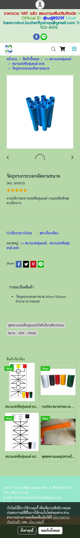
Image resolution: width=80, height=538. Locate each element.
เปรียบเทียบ (50, 233)
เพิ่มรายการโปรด (21, 233)
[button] (52, 49)
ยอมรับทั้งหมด (50, 530)
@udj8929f (53, 18)
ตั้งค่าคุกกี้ (27, 530)
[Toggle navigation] (74, 49)
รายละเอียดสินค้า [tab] (21, 287)
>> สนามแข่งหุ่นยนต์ (34, 243)
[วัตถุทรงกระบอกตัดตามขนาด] (40, 112)
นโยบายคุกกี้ (36, 522)
